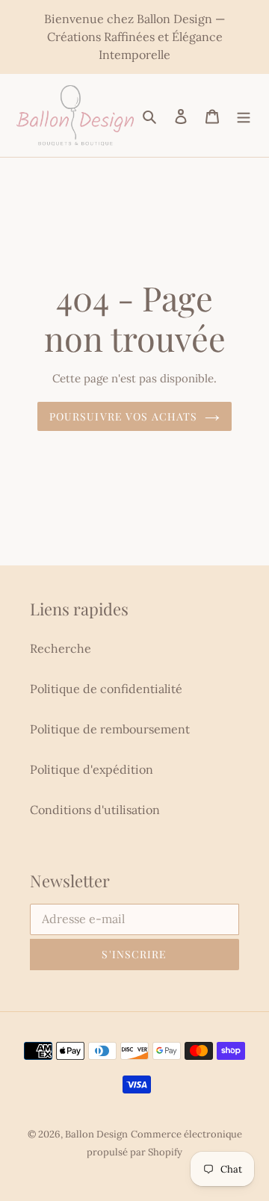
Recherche (60, 648)
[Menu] (243, 115)
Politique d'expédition (91, 769)
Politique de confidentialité (106, 688)
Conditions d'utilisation (95, 809)
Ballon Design (96, 1134)
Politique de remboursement (110, 728)
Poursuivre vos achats (123, 416)
